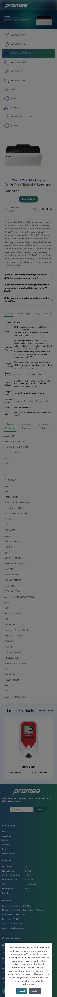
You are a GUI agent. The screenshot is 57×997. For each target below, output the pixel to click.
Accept (22, 991)
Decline (35, 991)
